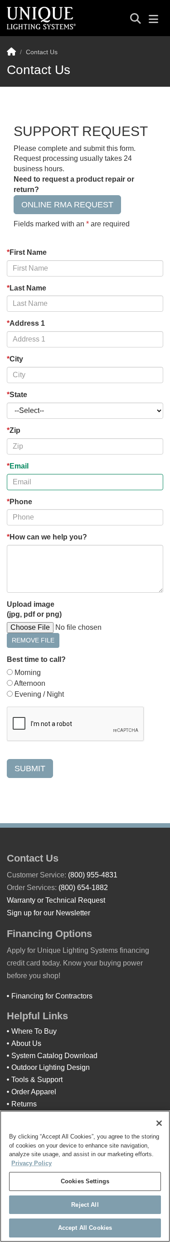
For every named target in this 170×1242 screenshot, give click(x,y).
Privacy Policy (31, 1163)
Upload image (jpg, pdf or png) (34, 609)
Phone (19, 502)
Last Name (26, 288)
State (17, 394)
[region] (85, 1176)
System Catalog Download (54, 1055)
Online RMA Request (67, 204)
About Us (26, 1043)
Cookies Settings (85, 1181)
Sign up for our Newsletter (48, 913)
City (15, 359)
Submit (30, 768)
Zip (13, 430)
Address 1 (26, 323)
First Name (27, 252)
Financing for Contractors (51, 996)
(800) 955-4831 (92, 875)
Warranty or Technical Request (56, 900)
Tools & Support (37, 1079)
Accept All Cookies (85, 1227)
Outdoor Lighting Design (50, 1067)
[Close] (159, 1123)
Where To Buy (34, 1031)
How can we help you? (47, 537)
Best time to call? (36, 659)
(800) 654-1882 (83, 887)
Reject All (84, 1204)
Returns (24, 1104)
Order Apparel (33, 1092)
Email (18, 466)
